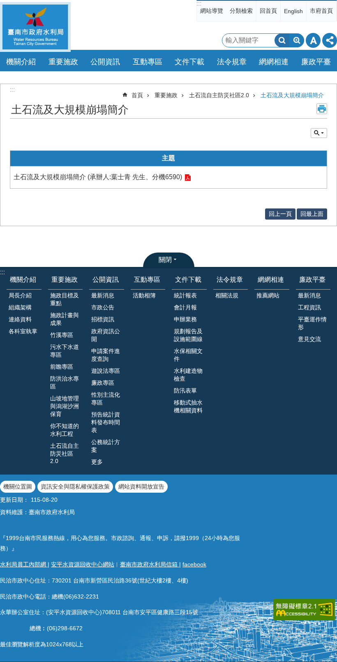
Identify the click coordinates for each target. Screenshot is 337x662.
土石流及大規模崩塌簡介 (292, 95)
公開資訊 (105, 279)
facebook (194, 564)
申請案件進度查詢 (105, 355)
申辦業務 (185, 319)
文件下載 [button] (189, 62)
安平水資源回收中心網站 (82, 564)
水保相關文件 (188, 355)
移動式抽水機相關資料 (188, 406)
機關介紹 (23, 279)
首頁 (137, 95)
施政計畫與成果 (64, 319)
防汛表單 (185, 390)
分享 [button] (329, 40)
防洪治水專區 (64, 382)
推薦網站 (267, 295)
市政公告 (102, 307)
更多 (97, 461)
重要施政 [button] (63, 62)
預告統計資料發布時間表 (105, 422)
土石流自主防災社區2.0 (219, 95)
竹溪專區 (61, 335)
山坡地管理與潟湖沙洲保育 (64, 406)
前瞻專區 (61, 366)
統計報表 (185, 295)
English (293, 11)
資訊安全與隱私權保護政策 (75, 486)
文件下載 (188, 279)
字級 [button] (313, 40)
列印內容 (321, 108)
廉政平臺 (312, 279)
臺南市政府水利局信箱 (149, 564)
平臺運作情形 (312, 323)
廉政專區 (102, 382)
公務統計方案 (105, 446)
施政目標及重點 (64, 299)
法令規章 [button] (232, 62)
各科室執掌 (23, 331)
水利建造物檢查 (188, 374)
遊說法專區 (105, 370)
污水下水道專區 (64, 351)
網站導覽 (211, 10)
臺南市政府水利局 (35, 27)
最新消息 (102, 295)
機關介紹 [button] (21, 62)
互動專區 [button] (147, 62)
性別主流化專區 (105, 398)
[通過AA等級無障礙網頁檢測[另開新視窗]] (304, 609)
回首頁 (268, 10)
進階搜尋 (296, 40)
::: (198, 3)
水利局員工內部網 (24, 564)
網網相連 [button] (274, 62)
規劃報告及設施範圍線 (188, 335)
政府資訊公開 (105, 335)
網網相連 (271, 279)
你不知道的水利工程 (64, 430)
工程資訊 (309, 307)
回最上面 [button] (311, 214)
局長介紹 (20, 295)
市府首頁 (321, 10)
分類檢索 (241, 10)
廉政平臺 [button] (316, 62)
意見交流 (309, 339)
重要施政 (166, 95)
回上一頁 (280, 214)
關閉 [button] (165, 259)
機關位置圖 (17, 486)
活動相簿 (144, 295)
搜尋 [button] (282, 40)
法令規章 (230, 279)
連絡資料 (20, 319)
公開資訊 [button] (105, 62)
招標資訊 (102, 319)
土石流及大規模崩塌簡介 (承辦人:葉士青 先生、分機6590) (98, 176)
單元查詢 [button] (319, 133)
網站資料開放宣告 (141, 486)
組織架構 (20, 307)
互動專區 (147, 279)
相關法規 (226, 295)
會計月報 (185, 307)
